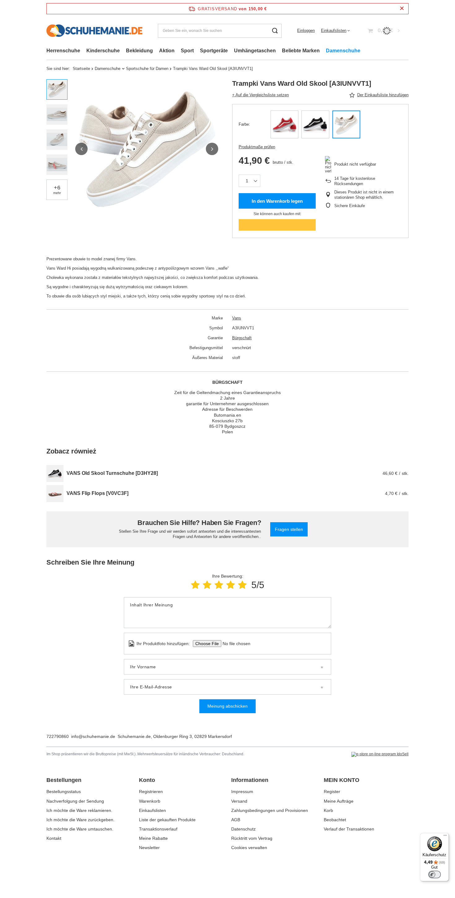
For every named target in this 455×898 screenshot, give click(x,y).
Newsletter (149, 847)
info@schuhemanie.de (93, 736)
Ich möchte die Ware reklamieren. (79, 810)
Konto (147, 780)
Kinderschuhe (103, 50)
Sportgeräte (214, 50)
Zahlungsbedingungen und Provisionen (269, 810)
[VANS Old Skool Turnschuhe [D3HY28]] (54, 473)
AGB (235, 819)
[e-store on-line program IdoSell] (380, 754)
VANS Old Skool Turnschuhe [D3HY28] (112, 473)
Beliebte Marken (301, 50)
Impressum (242, 791)
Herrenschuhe (63, 50)
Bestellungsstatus (63, 791)
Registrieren (151, 791)
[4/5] (230, 585)
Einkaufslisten (333, 30)
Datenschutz (243, 828)
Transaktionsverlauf (158, 828)
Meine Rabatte (153, 838)
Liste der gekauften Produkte (167, 819)
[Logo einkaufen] (94, 30)
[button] (81, 149)
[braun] (346, 124)
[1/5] (195, 585)
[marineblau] (315, 124)
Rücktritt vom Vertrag (251, 838)
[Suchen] (275, 31)
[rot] (284, 124)
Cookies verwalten (249, 847)
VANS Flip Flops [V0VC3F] (97, 493)
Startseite (81, 68)
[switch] (434, 874)
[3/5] (218, 585)
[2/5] (207, 585)
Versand (239, 801)
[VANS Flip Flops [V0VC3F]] (54, 493)
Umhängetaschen (255, 50)
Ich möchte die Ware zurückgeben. (80, 819)
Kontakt (53, 838)
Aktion (167, 50)
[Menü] (445, 836)
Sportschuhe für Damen (147, 68)
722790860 (57, 736)
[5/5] (242, 585)
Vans (236, 318)
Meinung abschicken (227, 706)
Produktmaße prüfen (257, 147)
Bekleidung (139, 50)
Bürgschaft (242, 338)
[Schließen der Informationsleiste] (402, 8)
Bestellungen (63, 780)
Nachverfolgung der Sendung (75, 801)
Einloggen (306, 30)
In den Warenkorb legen (277, 201)
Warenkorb (149, 801)
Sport (187, 50)
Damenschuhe (343, 50)
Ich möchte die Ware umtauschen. (79, 828)
